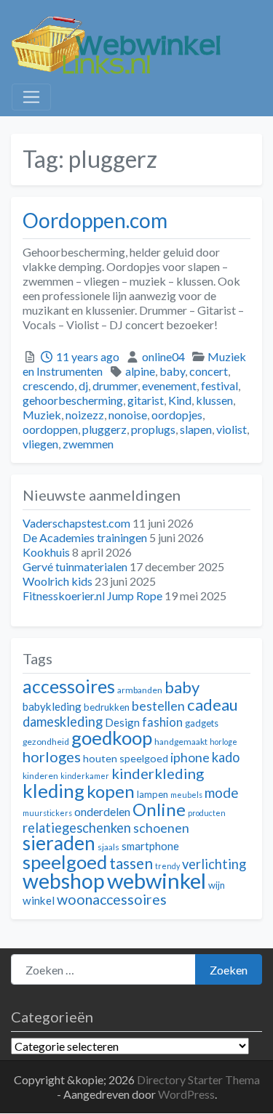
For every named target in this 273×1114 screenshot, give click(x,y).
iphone (190, 757)
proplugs (153, 429)
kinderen (40, 775)
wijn (216, 885)
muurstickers (47, 813)
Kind (179, 400)
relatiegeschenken (77, 828)
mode (222, 792)
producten (207, 813)
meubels (186, 794)
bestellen (158, 706)
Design (122, 722)
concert (208, 371)
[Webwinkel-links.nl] (117, 42)
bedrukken (107, 707)
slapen (196, 429)
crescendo (48, 385)
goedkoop (111, 737)
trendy (167, 866)
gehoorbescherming (73, 400)
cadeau (212, 704)
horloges (52, 756)
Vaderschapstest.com (76, 523)
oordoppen (50, 429)
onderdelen (102, 811)
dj (83, 385)
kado (226, 757)
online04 (163, 356)
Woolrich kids (57, 581)
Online (159, 809)
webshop (64, 880)
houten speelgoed (125, 758)
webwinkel (156, 880)
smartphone (150, 845)
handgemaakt (180, 741)
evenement (169, 385)
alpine (140, 371)
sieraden (59, 843)
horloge (223, 741)
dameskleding (63, 722)
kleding (53, 790)
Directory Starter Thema (198, 1079)
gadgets (201, 723)
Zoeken (229, 970)
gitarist (145, 400)
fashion (162, 722)
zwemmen (88, 444)
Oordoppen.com (95, 220)
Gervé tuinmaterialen (75, 566)
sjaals (108, 846)
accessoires (69, 686)
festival (219, 385)
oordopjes (176, 414)
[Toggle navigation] (31, 97)
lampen (152, 794)
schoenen (161, 828)
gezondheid (46, 741)
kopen (111, 791)
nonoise (127, 414)
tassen (131, 863)
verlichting (214, 864)
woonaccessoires (112, 899)
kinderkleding (157, 773)
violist (231, 429)
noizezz (85, 414)
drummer (115, 385)
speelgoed (65, 861)
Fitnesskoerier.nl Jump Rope (92, 595)
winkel (39, 900)
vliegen (40, 444)
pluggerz (104, 429)
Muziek (42, 414)
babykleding (52, 706)
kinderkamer (84, 775)
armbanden (139, 690)
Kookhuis (46, 552)
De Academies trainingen (85, 537)
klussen (214, 400)
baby (172, 371)
